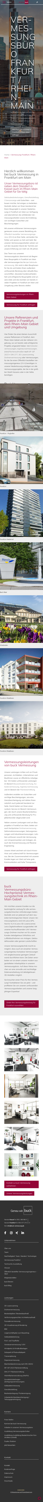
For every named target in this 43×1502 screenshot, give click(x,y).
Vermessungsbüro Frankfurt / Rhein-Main (23, 62)
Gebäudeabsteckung (11, 1337)
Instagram (11, 1232)
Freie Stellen (8, 1420)
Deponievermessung (11, 1360)
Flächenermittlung (27, 790)
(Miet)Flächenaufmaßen (14, 351)
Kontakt (7, 1465)
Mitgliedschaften (10, 1278)
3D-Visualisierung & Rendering (15, 1325)
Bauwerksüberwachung (23, 784)
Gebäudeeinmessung (12, 1386)
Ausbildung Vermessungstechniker (17, 1431)
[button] (39, 1498)
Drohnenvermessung (12, 357)
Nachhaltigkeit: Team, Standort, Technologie (20, 1256)
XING (17, 1232)
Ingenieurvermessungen (27, 349)
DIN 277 (14, 354)
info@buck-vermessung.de (15, 1226)
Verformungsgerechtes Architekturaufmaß (19, 1317)
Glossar (7, 1268)
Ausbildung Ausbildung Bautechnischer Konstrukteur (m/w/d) (20, 1436)
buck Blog (8, 1285)
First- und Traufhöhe (11, 1341)
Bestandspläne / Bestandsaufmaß (16, 1313)
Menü (8, 2)
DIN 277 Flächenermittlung (14, 1372)
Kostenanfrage (9, 1469)
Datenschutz (8, 1473)
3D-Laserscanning (26, 354)
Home (6, 155)
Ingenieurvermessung (29, 787)
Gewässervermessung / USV (14, 1345)
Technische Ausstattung (13, 1264)
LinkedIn (22, 1232)
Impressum (8, 1477)
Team (6, 1252)
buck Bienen (8, 1282)
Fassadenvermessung (12, 1321)
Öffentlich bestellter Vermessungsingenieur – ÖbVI (20, 1273)
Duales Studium (10, 1441)
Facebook (5, 1232)
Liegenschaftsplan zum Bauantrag (16, 1333)
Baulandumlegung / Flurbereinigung (17, 1393)
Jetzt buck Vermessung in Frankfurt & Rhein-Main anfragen (21, 132)
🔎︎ (37, 2)
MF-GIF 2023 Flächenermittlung (16, 1368)
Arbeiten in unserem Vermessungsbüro (18, 1427)
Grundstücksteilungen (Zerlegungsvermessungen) (14, 1380)
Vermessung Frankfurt (12, 1260)
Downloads (8, 1481)
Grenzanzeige (11, 200)
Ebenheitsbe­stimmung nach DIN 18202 (18, 1364)
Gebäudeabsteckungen (14, 197)
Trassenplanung (10, 1356)
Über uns (7, 1248)
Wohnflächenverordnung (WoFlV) (16, 1376)
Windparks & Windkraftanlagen (15, 1348)
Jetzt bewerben (9, 1445)
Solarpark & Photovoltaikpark (14, 1352)
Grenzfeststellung (31, 197)
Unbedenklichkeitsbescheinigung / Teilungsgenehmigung (16, 1398)
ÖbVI (11, 237)
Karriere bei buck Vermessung (15, 1424)
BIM (5, 1329)
